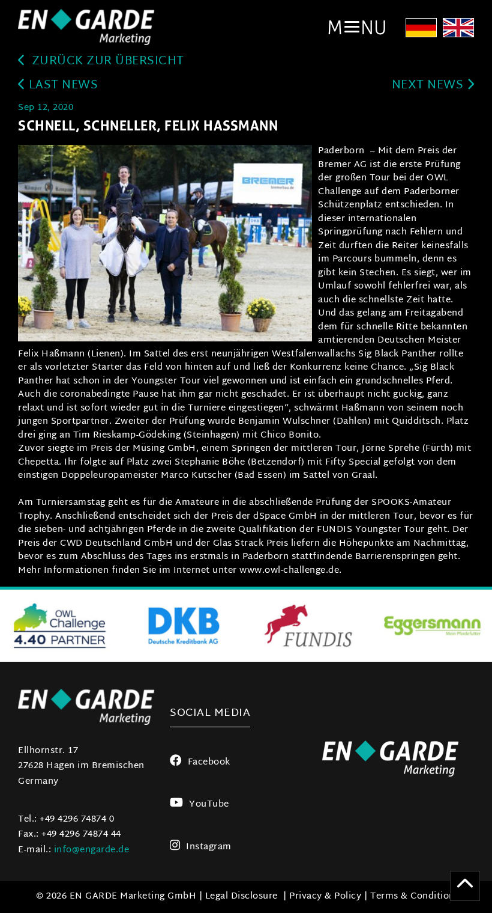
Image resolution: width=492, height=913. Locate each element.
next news (429, 85)
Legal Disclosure (241, 896)
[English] (458, 31)
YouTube (209, 804)
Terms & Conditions (414, 896)
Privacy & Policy (325, 896)
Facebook (209, 762)
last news (61, 85)
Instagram (209, 847)
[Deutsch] (421, 31)
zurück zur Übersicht (106, 61)
